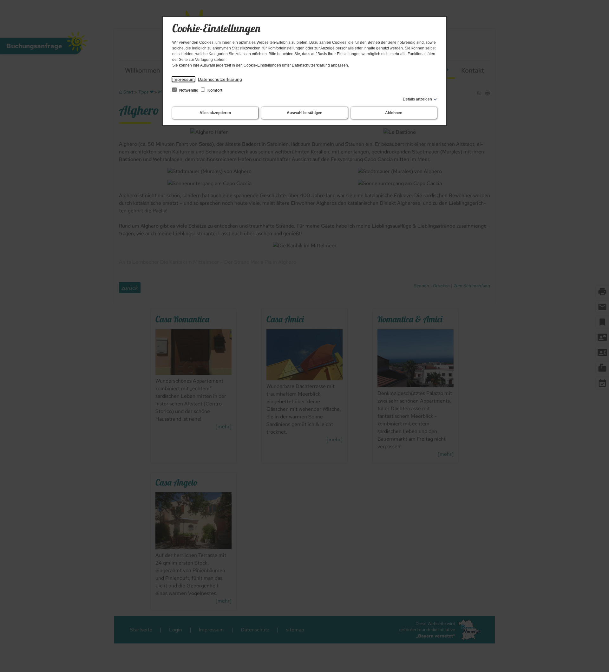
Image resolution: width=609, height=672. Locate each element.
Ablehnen (393, 113)
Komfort (214, 90)
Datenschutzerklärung (220, 79)
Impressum (183, 79)
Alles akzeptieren (215, 113)
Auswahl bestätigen (304, 113)
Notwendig (188, 90)
